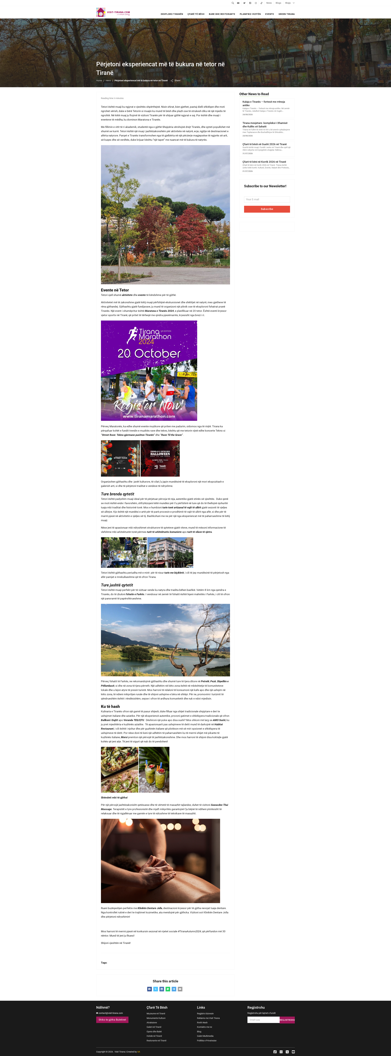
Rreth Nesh (202, 1022)
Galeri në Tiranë (154, 1027)
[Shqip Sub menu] (294, 3)
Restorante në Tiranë (156, 1040)
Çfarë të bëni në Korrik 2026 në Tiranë (264, 161)
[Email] (180, 989)
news (108, 80)
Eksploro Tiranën (172, 14)
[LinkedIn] (161, 989)
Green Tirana (287, 14)
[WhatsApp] (168, 989)
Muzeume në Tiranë (156, 1013)
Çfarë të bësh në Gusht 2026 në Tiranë (265, 144)
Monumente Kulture (156, 1018)
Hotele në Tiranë (154, 1036)
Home (99, 80)
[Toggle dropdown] (172, 80)
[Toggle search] (232, 3)
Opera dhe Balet (154, 1031)
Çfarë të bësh (196, 14)
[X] (155, 989)
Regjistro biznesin (205, 1013)
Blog (199, 1031)
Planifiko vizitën (250, 14)
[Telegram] (174, 989)
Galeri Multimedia (205, 1036)
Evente (269, 14)
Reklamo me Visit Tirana (208, 1018)
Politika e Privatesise (206, 1040)
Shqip (288, 3)
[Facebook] (149, 989)
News (269, 3)
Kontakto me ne (204, 1027)
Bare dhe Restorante (222, 14)
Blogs (278, 3)
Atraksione (152, 1022)
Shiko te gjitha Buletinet (112, 1019)
